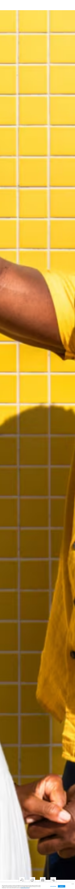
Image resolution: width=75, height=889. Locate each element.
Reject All (61, 886)
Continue (73, 883)
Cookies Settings (53, 886)
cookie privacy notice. (24, 887)
